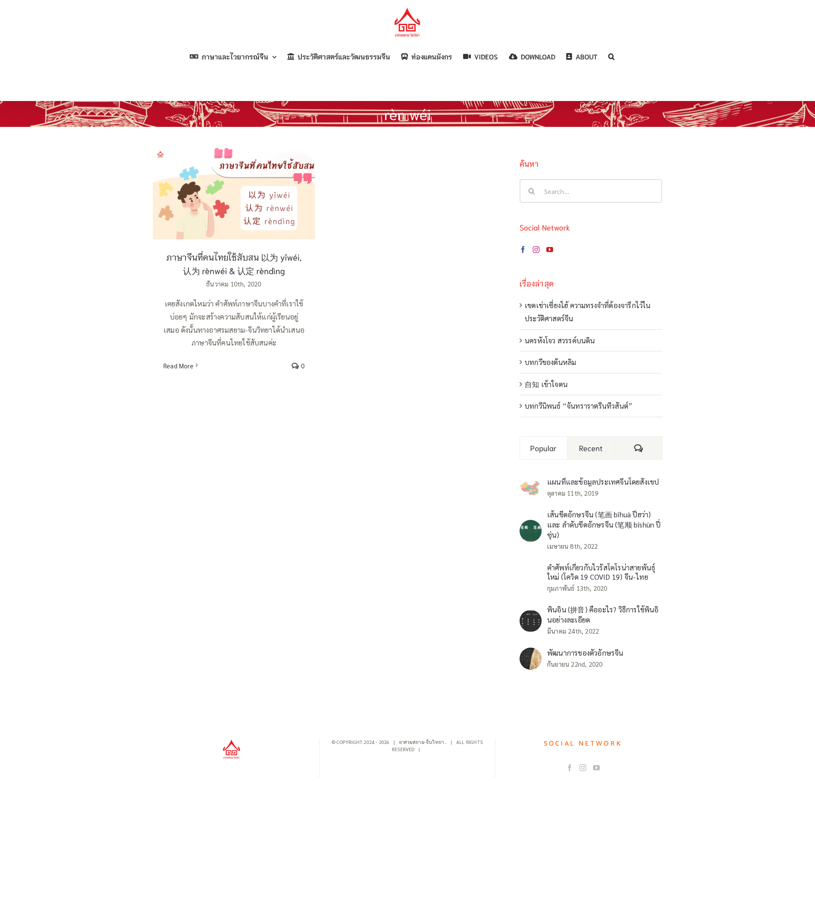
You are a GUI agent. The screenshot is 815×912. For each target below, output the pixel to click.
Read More (178, 366)
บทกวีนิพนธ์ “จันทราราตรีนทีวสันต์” (578, 405)
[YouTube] (549, 249)
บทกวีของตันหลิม (550, 362)
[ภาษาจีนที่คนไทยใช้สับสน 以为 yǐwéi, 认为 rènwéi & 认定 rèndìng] (234, 193)
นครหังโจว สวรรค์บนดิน (560, 340)
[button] (611, 56)
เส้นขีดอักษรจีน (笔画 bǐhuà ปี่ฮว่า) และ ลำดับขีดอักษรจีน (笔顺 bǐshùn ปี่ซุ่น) (604, 524)
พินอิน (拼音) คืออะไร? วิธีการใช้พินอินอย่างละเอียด (603, 614)
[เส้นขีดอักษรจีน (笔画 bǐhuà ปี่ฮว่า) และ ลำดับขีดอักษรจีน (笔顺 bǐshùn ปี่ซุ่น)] (531, 526)
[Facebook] (523, 249)
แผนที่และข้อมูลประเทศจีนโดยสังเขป (603, 481)
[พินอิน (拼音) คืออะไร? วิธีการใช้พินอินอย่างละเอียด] (531, 616)
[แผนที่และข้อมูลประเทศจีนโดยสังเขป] (531, 486)
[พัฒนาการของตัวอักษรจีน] (531, 654)
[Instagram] (536, 249)
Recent (591, 448)
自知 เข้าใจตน (546, 384)
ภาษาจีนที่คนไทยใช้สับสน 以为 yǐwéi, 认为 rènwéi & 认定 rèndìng (234, 180)
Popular (543, 448)
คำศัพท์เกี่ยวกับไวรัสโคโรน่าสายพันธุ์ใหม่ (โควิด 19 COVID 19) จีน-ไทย (601, 572)
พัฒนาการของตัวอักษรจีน (585, 652)
